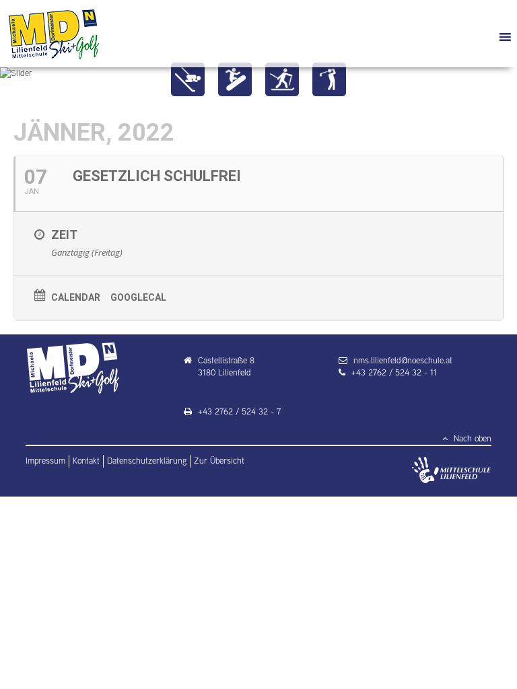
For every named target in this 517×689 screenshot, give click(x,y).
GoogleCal (138, 297)
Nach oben (471, 438)
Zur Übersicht (219, 460)
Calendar (75, 297)
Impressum (45, 460)
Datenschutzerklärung (146, 460)
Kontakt (86, 460)
